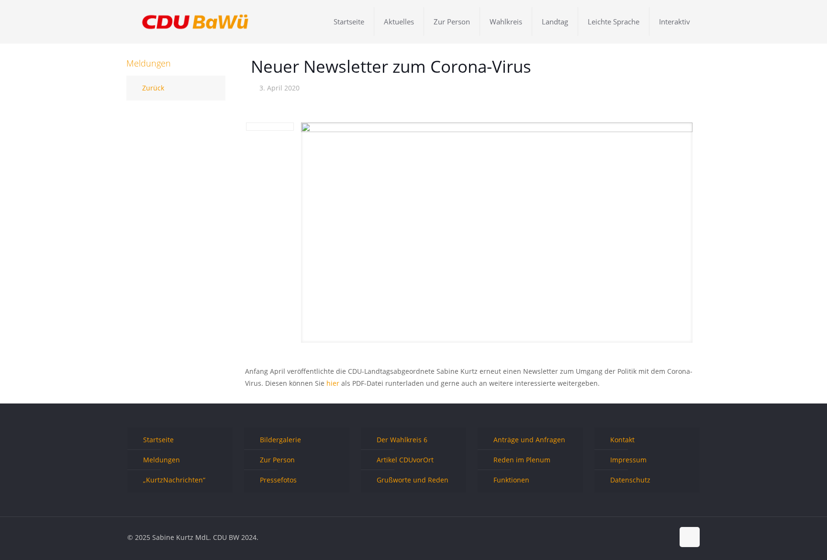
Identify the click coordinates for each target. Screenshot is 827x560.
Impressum (628, 459)
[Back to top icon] (690, 537)
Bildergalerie (280, 439)
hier (332, 383)
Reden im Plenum (521, 459)
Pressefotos (278, 479)
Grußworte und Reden (412, 479)
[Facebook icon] (636, 537)
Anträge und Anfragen (529, 439)
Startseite (158, 439)
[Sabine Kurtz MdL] (195, 21)
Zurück (153, 87)
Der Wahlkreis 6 (402, 439)
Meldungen (161, 459)
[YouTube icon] (656, 537)
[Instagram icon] (666, 537)
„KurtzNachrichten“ (174, 479)
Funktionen (511, 479)
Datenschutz (630, 479)
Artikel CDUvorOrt (405, 459)
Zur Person (277, 459)
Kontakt (622, 439)
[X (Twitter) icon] (646, 537)
